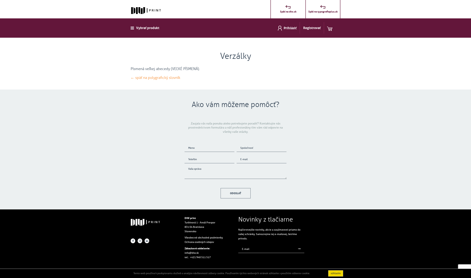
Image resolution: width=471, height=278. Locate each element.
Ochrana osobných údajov (199, 242)
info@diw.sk (192, 252)
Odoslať (235, 193)
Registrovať (312, 28)
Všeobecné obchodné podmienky (204, 237)
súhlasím (336, 273)
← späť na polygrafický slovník (155, 77)
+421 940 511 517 (200, 257)
